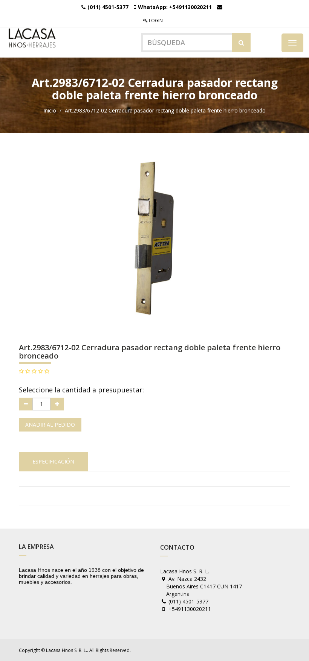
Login (155, 20)
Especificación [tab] (53, 461)
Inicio (49, 110)
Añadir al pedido (50, 424)
